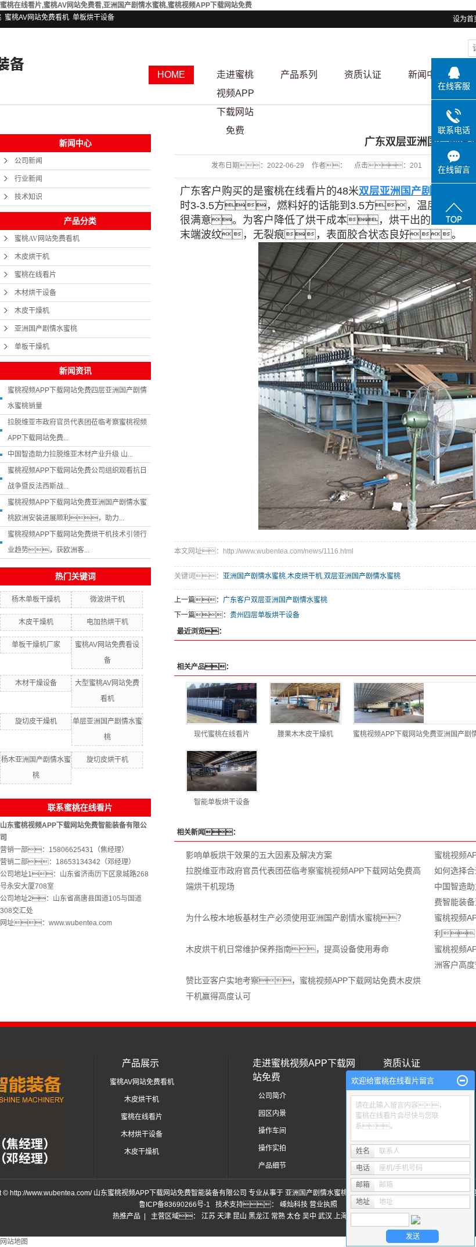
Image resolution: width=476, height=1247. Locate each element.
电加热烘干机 (107, 622)
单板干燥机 (32, 347)
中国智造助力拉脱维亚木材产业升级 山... (70, 454)
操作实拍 (272, 1148)
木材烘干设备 (35, 293)
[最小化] (462, 1081)
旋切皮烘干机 (107, 760)
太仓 (294, 1216)
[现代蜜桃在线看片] (222, 703)
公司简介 (272, 1096)
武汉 (325, 1216)
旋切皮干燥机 (36, 721)
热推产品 (126, 1216)
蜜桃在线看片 (35, 275)
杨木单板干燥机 (36, 599)
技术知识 (28, 197)
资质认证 (362, 75)
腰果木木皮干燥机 (305, 734)
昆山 (240, 1216)
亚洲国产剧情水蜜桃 (46, 329)
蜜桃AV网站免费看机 (37, 17)
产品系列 (299, 75)
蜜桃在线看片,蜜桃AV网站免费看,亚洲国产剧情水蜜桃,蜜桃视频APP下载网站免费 (126, 5)
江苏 (208, 1216)
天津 (224, 1216)
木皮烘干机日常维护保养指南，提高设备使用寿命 (287, 949)
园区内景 (272, 1113)
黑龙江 (258, 1216)
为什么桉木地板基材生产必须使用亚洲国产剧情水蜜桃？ (295, 917)
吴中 (309, 1216)
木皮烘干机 (32, 257)
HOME (171, 75)
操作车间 (272, 1131)
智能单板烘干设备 (222, 802)
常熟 (278, 1216)
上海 (341, 1216)
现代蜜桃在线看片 (222, 734)
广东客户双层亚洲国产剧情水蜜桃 (275, 600)
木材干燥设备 (36, 683)
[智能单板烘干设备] (222, 771)
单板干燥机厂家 (36, 645)
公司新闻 (28, 161)
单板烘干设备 (93, 17)
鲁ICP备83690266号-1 (174, 1205)
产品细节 (272, 1166)
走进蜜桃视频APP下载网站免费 (235, 77)
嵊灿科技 (294, 1205)
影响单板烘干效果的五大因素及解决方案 (259, 855)
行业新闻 (28, 179)
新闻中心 (426, 75)
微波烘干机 (107, 599)
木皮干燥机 (32, 311)
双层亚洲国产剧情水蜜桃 (362, 576)
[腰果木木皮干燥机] (305, 703)
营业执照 (323, 1205)
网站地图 (14, 1242)
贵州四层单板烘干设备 (265, 615)
